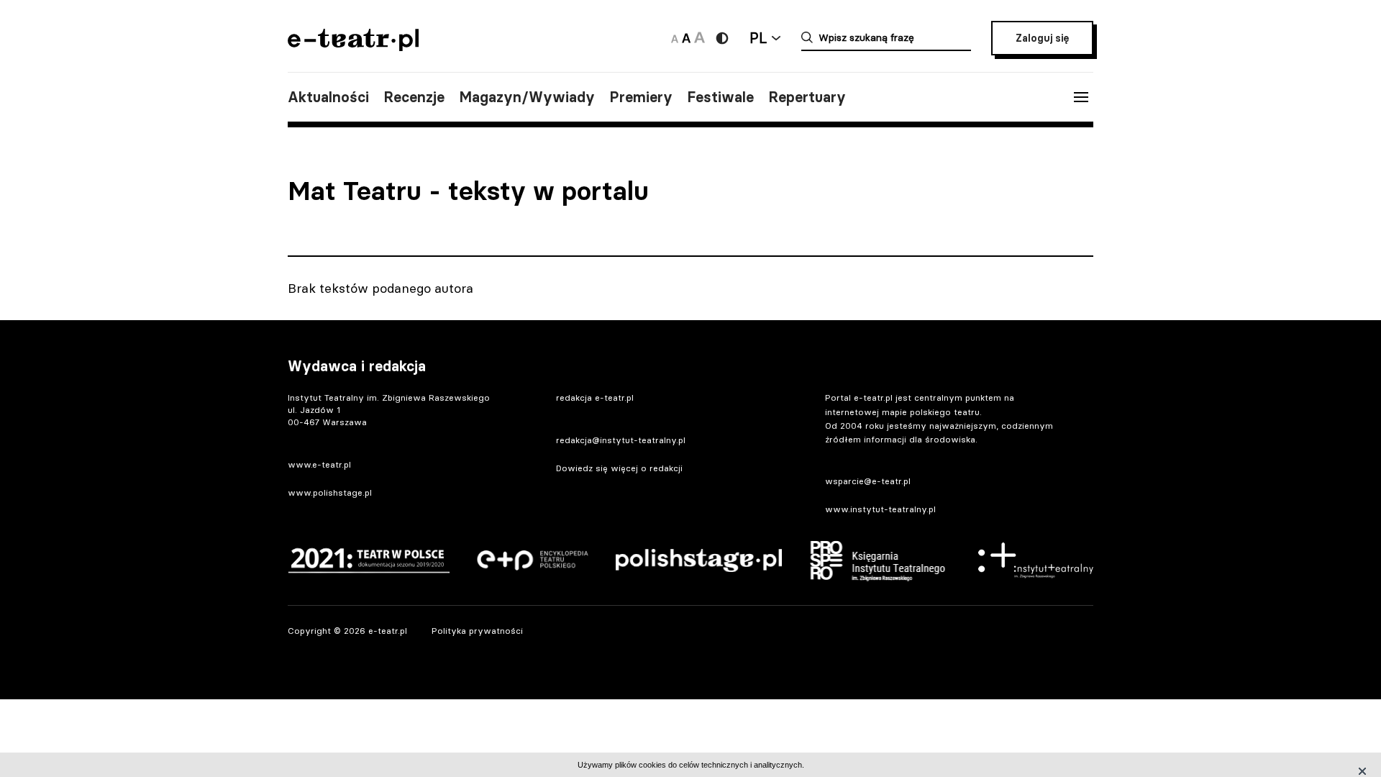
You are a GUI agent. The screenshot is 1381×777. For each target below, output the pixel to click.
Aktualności (328, 97)
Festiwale (720, 97)
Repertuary (807, 97)
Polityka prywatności (477, 630)
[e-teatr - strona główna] (353, 46)
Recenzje (414, 97)
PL (758, 38)
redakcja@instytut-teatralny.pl (620, 440)
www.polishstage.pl (330, 492)
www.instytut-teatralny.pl (880, 509)
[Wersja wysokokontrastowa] (722, 38)
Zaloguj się (1042, 38)
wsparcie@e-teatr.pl (868, 481)
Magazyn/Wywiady (527, 97)
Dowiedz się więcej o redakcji (619, 468)
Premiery (641, 97)
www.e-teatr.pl (319, 464)
